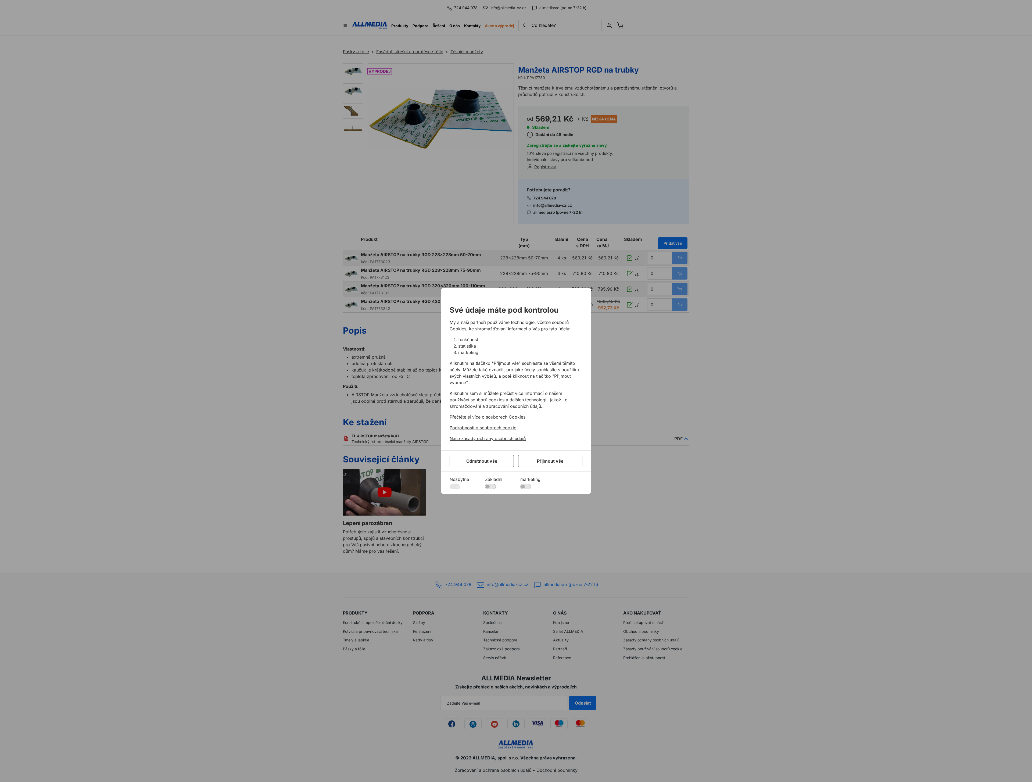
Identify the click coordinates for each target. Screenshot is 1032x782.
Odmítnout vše (481, 461)
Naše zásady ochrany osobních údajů (488, 438)
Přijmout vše (550, 461)
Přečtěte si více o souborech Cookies (487, 417)
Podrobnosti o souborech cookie (483, 427)
